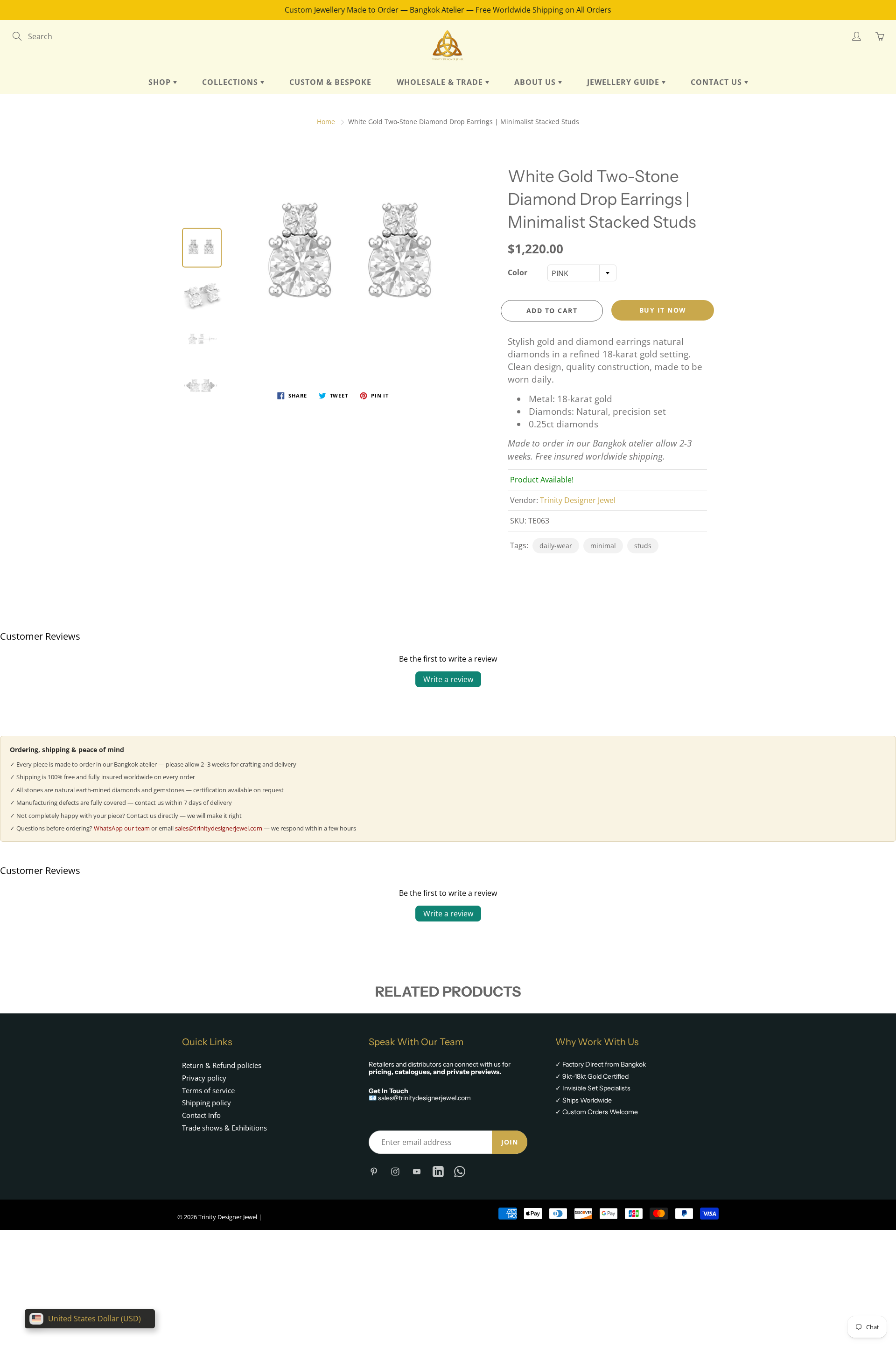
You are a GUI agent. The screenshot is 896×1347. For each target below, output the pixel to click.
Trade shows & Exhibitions (224, 1128)
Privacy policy (204, 1078)
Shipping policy (206, 1102)
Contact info (201, 1115)
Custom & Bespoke (330, 82)
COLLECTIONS (231, 82)
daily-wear (555, 545)
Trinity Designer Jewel (578, 500)
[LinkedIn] (438, 1171)
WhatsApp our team (122, 828)
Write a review (448, 679)
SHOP (160, 82)
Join (509, 1142)
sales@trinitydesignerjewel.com (218, 828)
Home (326, 121)
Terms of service (208, 1090)
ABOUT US (536, 82)
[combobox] (581, 273)
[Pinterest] (373, 1171)
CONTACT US (717, 82)
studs (642, 545)
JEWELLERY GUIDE (624, 82)
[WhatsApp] (459, 1171)
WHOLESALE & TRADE (441, 82)
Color (517, 272)
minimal (603, 545)
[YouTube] (416, 1171)
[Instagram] (395, 1171)
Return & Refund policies (221, 1065)
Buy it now (662, 310)
